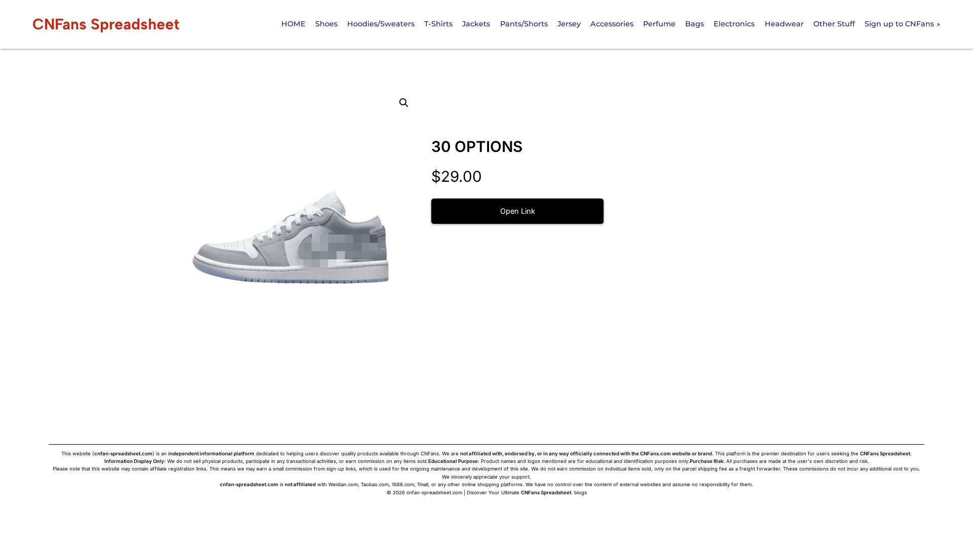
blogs (580, 492)
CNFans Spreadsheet (105, 24)
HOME (293, 23)
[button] (404, 103)
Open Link (517, 211)
